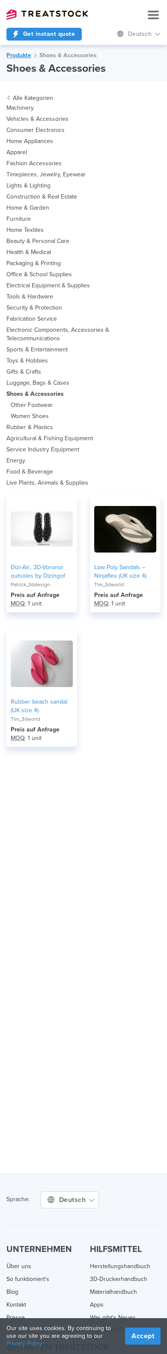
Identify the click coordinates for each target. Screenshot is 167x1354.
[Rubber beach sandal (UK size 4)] (42, 663)
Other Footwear (32, 405)
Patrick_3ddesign (30, 585)
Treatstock (47, 14)
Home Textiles (25, 230)
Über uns (18, 1266)
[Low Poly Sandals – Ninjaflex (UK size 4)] (125, 529)
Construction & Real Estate (41, 196)
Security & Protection (34, 307)
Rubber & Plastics (29, 427)
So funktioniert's (27, 1279)
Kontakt (16, 1304)
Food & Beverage (29, 471)
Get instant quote (48, 34)
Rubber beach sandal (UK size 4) (39, 706)
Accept (142, 1336)
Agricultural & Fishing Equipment (49, 438)
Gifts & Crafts (23, 371)
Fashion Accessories (34, 163)
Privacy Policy (24, 1343)
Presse (15, 1317)
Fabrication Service (31, 318)
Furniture (18, 218)
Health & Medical (28, 252)
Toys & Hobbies (27, 360)
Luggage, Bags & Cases (37, 382)
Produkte (18, 55)
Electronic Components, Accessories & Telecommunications (57, 334)
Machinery (20, 107)
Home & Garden (27, 207)
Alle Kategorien (33, 98)
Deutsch (141, 34)
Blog (12, 1292)
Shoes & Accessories (68, 55)
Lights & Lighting (28, 185)
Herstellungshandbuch (120, 1266)
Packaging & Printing (33, 263)
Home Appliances (29, 141)
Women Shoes (30, 416)
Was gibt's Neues (113, 1317)
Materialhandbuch (113, 1292)
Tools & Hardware (29, 296)
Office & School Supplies (39, 274)
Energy (15, 460)
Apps (97, 1304)
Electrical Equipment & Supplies (48, 285)
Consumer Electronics (35, 130)
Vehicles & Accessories (37, 119)
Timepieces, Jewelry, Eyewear (46, 174)
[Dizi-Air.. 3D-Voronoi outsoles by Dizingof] (42, 529)
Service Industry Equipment (42, 449)
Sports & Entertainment (37, 349)
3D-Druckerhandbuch (118, 1279)
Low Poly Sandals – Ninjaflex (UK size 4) (120, 571)
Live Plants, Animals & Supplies (47, 482)
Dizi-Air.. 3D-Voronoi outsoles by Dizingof (38, 571)
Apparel (16, 152)
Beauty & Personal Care (37, 241)
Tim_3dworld (109, 585)
